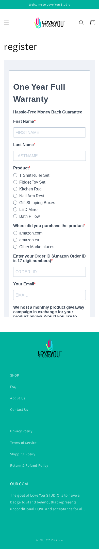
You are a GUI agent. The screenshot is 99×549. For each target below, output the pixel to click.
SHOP (14, 375)
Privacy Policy (21, 431)
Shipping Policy (22, 454)
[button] (6, 22)
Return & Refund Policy (29, 465)
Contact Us (19, 409)
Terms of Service (23, 442)
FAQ (13, 386)
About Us (17, 398)
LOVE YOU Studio (54, 540)
